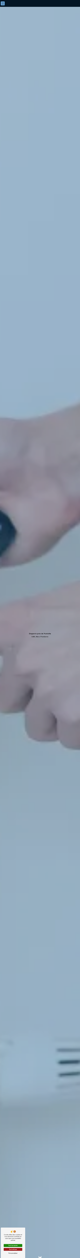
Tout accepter (13, 1245)
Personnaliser (13, 1253)
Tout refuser (13, 1249)
